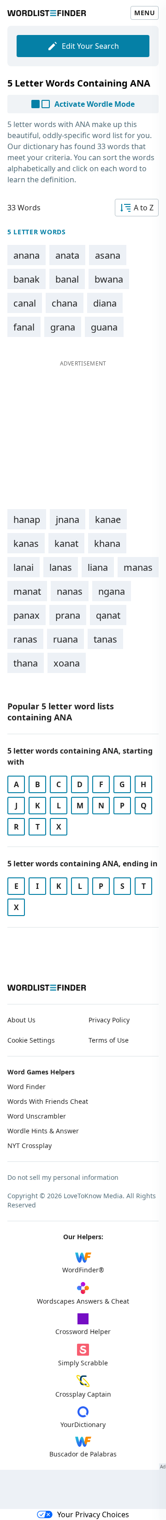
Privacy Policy (109, 1019)
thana (25, 663)
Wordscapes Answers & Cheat (83, 1301)
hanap (26, 519)
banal (67, 279)
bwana (109, 279)
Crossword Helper (83, 1331)
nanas (70, 591)
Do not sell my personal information (63, 1177)
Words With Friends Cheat (47, 1101)
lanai (23, 567)
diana (105, 303)
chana (64, 303)
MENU (144, 12)
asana (107, 255)
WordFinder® (83, 1269)
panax (26, 615)
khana (107, 543)
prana (67, 615)
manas (138, 567)
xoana (66, 663)
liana (98, 567)
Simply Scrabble (83, 1362)
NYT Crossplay (29, 1145)
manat (27, 591)
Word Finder (26, 1086)
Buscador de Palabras (83, 1454)
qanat (108, 615)
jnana (67, 519)
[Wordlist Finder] (46, 987)
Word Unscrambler (36, 1116)
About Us (21, 1019)
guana (104, 327)
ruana (65, 639)
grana (62, 327)
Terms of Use (109, 1040)
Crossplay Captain (83, 1394)
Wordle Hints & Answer (43, 1130)
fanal (24, 327)
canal (24, 303)
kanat (66, 543)
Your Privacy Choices (93, 1514)
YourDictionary (83, 1424)
